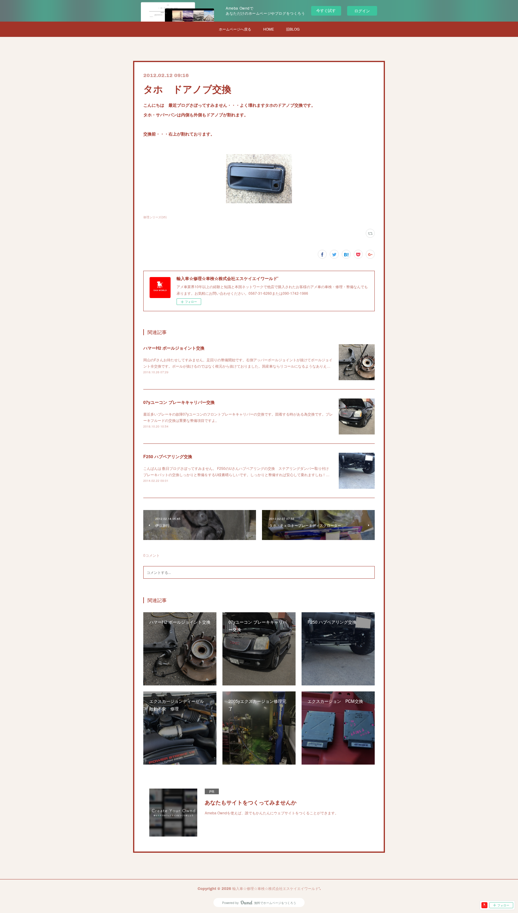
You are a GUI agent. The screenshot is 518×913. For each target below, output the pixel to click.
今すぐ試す (326, 10)
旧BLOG (292, 28)
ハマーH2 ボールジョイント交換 (173, 348)
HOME (268, 28)
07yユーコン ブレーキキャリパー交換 (179, 402)
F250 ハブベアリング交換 (167, 456)
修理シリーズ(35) (155, 217)
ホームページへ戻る (235, 28)
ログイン (362, 10)
